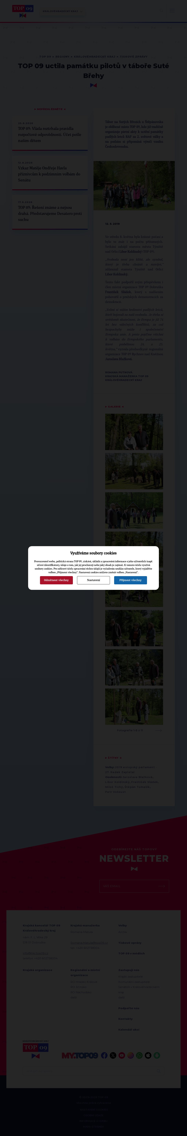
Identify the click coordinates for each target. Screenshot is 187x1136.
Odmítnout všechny (56, 580)
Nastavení (93, 580)
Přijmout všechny (130, 580)
